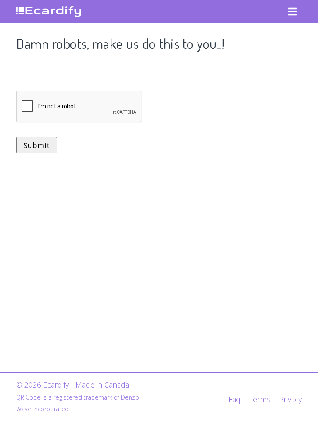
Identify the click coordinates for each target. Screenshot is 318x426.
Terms (259, 399)
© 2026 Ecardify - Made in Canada (72, 385)
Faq (235, 399)
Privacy (290, 399)
